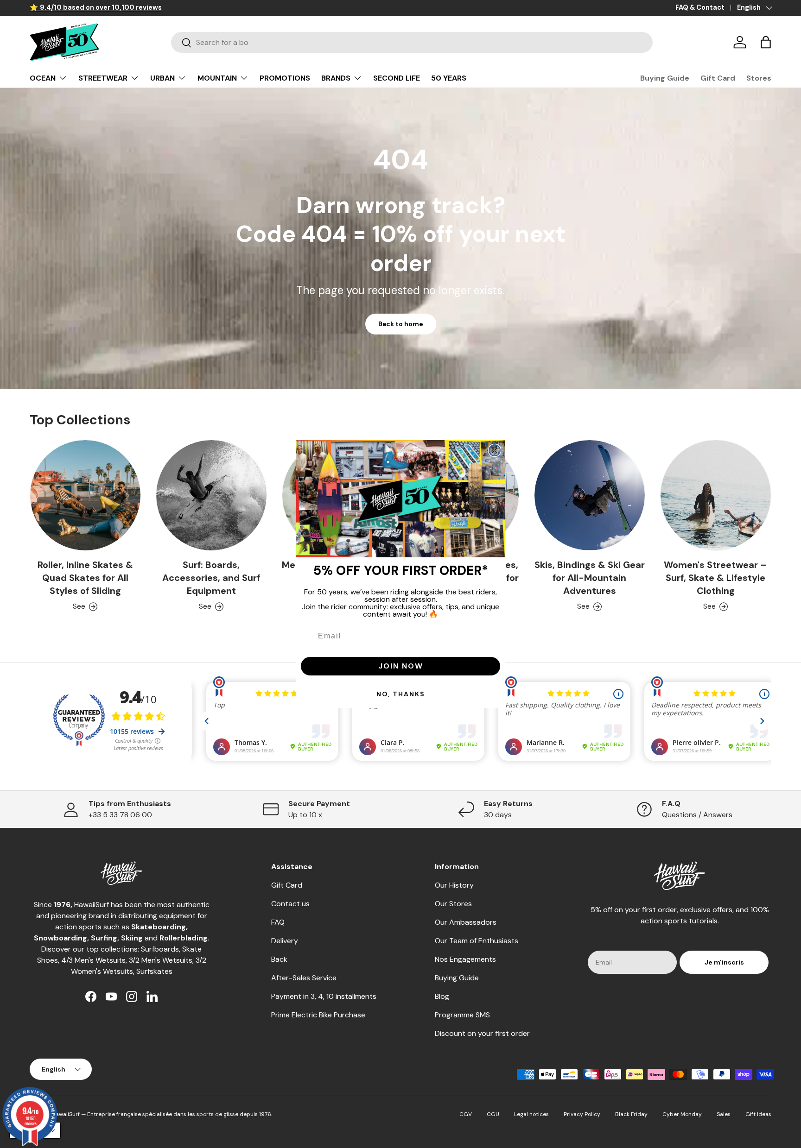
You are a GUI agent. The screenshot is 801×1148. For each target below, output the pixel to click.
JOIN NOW (400, 666)
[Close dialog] (494, 450)
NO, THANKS (400, 694)
